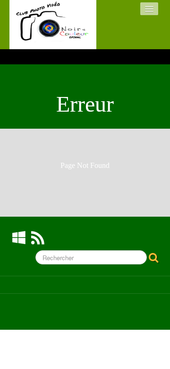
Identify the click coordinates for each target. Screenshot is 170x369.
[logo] (52, 24)
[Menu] (149, 8)
